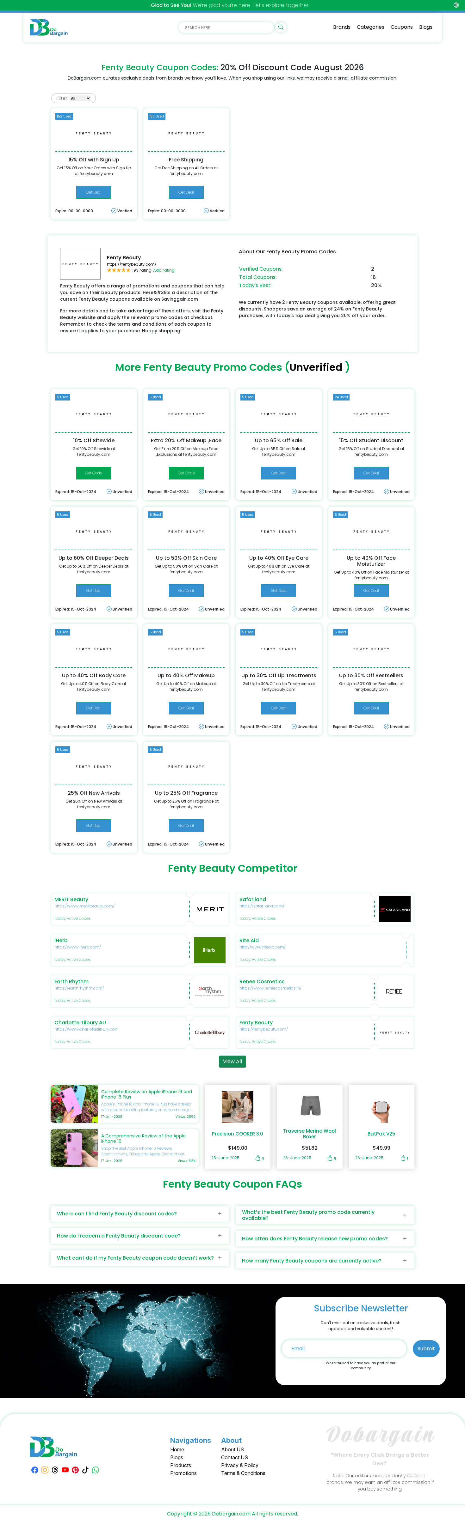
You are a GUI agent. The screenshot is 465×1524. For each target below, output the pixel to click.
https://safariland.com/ (261, 906)
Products (180, 1465)
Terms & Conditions (243, 1473)
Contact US (234, 1457)
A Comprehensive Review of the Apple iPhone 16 (143, 1138)
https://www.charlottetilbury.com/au (90, 1029)
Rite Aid (249, 940)
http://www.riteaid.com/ (262, 947)
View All (232, 1061)
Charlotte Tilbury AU (80, 1022)
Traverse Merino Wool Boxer (309, 1134)
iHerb (61, 940)
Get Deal (94, 192)
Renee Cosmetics (262, 981)
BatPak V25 (381, 1134)
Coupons (402, 27)
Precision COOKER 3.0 (237, 1134)
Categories (370, 27)
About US (232, 1449)
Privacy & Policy (239, 1465)
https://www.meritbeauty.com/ (84, 906)
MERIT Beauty (71, 899)
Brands (341, 27)
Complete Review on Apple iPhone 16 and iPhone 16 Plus (146, 1094)
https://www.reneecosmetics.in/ (270, 988)
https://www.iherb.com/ (77, 947)
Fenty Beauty (256, 1022)
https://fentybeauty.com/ (132, 264)
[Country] (456, 5)
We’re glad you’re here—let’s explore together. (230, 5)
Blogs (425, 27)
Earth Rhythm (71, 981)
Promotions (183, 1473)
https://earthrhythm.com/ (79, 988)
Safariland (252, 899)
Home (177, 1449)
